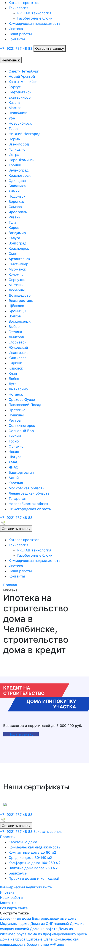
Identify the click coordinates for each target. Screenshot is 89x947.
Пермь (14, 139)
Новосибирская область (30, 504)
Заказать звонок (47, 831)
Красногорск (20, 175)
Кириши (15, 363)
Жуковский (18, 347)
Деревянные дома (15, 918)
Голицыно (17, 149)
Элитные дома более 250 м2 (33, 868)
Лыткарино (18, 389)
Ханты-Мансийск (23, 81)
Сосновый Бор (21, 431)
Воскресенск (20, 321)
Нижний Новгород (24, 134)
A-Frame (57, 944)
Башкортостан (21, 472)
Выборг (15, 326)
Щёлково (16, 306)
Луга (12, 384)
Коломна (16, 274)
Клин (13, 373)
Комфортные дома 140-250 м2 (35, 863)
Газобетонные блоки (34, 18)
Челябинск (18, 113)
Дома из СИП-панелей (49, 923)
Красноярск (19, 248)
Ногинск (16, 394)
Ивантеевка (19, 352)
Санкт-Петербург (24, 71)
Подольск (17, 196)
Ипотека (16, 28)
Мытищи (16, 285)
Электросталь (21, 300)
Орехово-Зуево (22, 399)
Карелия (16, 483)
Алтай (14, 477)
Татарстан (17, 498)
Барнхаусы (18, 873)
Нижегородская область (30, 509)
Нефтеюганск (20, 92)
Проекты (7, 837)
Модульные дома (14, 923)
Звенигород (19, 144)
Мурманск (17, 269)
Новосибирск (20, 123)
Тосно (14, 441)
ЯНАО (13, 467)
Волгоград (17, 243)
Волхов (15, 316)
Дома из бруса (12, 939)
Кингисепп (17, 358)
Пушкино (16, 415)
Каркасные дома (23, 842)
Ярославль (18, 212)
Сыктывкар (18, 264)
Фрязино (16, 446)
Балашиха (17, 186)
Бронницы (17, 311)
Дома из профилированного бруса (57, 934)
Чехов (14, 451)
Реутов (15, 420)
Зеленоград (19, 170)
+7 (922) (16, 48)
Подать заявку (20, 734)
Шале (47, 939)
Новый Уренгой (22, 76)
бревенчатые (38, 944)
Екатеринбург (20, 97)
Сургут (15, 87)
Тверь (14, 128)
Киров (14, 227)
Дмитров (16, 337)
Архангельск (19, 259)
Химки (14, 191)
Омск (13, 253)
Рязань (14, 217)
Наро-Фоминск (22, 160)
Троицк (15, 165)
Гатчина (15, 332)
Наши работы (20, 34)
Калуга (14, 238)
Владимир (17, 233)
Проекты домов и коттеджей (34, 878)
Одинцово (17, 180)
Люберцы (17, 290)
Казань (14, 102)
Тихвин (15, 436)
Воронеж (16, 201)
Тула (12, 222)
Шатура (15, 457)
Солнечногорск (22, 425)
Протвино (17, 410)
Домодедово (20, 295)
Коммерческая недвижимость (34, 23)
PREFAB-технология (34, 13)
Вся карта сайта (14, 908)
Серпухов (17, 279)
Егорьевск (17, 342)
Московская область (26, 488)
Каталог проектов (24, 2)
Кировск (16, 368)
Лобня (14, 378)
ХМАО (14, 462)
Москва (15, 108)
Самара (15, 207)
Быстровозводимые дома (54, 918)
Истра (14, 154)
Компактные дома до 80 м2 (32, 852)
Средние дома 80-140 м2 (30, 857)
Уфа (12, 118)
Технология (18, 8)
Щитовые (34, 939)
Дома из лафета (43, 929)
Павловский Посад (25, 405)
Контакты (17, 39)
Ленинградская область (29, 493)
